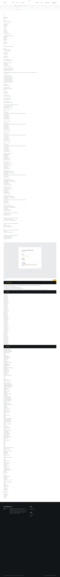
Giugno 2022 (6, 332)
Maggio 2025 (6, 305)
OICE (4, 456)
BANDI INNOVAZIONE (7, 364)
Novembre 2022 (6, 327)
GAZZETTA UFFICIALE (7, 428)
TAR (4, 490)
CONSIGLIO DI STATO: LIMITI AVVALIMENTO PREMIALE (12, 287)
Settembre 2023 (6, 319)
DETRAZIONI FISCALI (7, 408)
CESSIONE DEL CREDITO (7, 380)
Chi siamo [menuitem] (22, 2)
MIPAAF (5, 442)
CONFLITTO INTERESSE (7, 387)
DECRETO (5, 402)
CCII (4, 376)
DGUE (5, 409)
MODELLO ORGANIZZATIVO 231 (9, 447)
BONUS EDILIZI (6, 368)
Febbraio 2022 (6, 336)
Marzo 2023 (5, 323)
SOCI (4, 483)
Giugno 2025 (6, 304)
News (31, 516)
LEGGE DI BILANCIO (7, 433)
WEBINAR (5, 496)
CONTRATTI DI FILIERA (7, 393)
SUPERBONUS (6, 489)
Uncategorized (24, 5)
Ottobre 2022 (6, 328)
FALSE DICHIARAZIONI (7, 420)
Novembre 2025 (6, 301)
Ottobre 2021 (6, 341)
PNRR (4, 461)
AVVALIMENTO (6, 361)
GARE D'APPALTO (6, 427)
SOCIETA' (5, 484)
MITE (4, 445)
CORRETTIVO (6, 395)
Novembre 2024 (6, 309)
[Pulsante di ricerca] (55, 499)
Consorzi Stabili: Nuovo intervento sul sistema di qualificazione (14, 288)
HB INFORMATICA (53, 575)
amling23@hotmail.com (25, 255)
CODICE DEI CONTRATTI (7, 382)
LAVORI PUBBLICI (6, 432)
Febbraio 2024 (6, 316)
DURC (5, 414)
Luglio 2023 (5, 321)
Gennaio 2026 (6, 300)
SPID (4, 487)
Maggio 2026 (6, 296)
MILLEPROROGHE (6, 440)
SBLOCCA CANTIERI (7, 476)
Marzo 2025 (5, 307)
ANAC (5, 353)
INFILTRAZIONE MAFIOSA (7, 430)
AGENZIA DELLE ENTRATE (8, 351)
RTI (4, 473)
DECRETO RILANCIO (7, 403)
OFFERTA (5, 454)
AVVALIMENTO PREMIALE (8, 362)
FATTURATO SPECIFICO (7, 421)
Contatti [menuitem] (37, 2)
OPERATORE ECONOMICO (8, 457)
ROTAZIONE (5, 472)
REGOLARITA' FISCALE (7, 469)
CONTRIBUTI (6, 394)
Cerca (4, 278)
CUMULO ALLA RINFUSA (7, 400)
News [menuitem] (41, 2)
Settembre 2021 (6, 342)
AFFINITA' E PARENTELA (7, 350)
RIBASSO (5, 471)
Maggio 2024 (6, 314)
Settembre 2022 (6, 329)
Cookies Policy (32, 509)
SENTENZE (5, 477)
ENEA (4, 417)
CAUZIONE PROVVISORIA (8, 375)
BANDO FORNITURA (7, 365)
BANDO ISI (5, 366)
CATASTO (5, 374)
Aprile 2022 (5, 334)
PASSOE (5, 459)
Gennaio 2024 (6, 317)
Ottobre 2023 (6, 318)
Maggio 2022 (6, 333)
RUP (4, 474)
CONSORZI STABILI (7, 391)
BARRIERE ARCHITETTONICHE (8, 367)
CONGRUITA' (6, 388)
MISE (4, 443)
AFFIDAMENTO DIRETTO (7, 349)
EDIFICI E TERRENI (6, 415)
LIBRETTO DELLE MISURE (8, 436)
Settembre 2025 (6, 303)
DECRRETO (5, 405)
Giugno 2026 (6, 295)
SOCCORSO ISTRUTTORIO (8, 482)
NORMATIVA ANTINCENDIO (8, 450)
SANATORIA (5, 475)
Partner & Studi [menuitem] (47, 2)
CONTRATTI (5, 392)
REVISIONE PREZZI (6, 470)
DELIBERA (5, 406)
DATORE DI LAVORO (7, 401)
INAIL (4, 429)
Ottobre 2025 (6, 302)
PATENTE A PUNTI (6, 460)
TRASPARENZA (6, 491)
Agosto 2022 (6, 330)
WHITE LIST (5, 497)
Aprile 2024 (5, 315)
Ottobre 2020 (6, 343)
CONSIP (5, 390)
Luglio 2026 (5, 294)
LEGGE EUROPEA (6, 434)
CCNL (5, 377)
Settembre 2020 (6, 344)
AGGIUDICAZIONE (6, 352)
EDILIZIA (5, 416)
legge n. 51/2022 (6, 435)
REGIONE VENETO (6, 468)
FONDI (5, 422)
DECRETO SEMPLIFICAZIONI (8, 404)
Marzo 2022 (5, 335)
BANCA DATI (6, 363)
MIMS (4, 441)
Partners (31, 515)
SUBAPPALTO (6, 488)
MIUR (4, 446)
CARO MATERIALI (6, 373)
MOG (4, 449)
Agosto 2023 (6, 320)
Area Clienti (54, 2)
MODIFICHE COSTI (6, 448)
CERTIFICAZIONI (6, 379)
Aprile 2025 (5, 306)
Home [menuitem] (13, 2)
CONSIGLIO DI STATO (7, 389)
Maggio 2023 (6, 322)
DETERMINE (5, 407)
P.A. (4, 458)
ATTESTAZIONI (6, 359)
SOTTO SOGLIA (6, 486)
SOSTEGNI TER (6, 485)
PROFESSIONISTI (6, 463)
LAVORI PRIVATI (6, 431)
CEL (4, 378)
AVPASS (5, 360)
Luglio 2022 (5, 331)
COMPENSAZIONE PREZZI (8, 386)
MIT (4, 444)
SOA (4, 481)
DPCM (5, 413)
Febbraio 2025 (6, 308)
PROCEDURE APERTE (7, 462)
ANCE (5, 354)
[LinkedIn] (5, 2)
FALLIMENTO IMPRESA (7, 419)
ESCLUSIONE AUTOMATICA (8, 418)
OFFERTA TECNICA (7, 455)
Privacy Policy (32, 508)
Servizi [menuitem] (18, 2)
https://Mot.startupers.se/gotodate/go (31, 265)
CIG (4, 381)
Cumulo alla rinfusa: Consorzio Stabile (9, 286)
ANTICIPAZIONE (6, 355)
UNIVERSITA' (6, 495)
